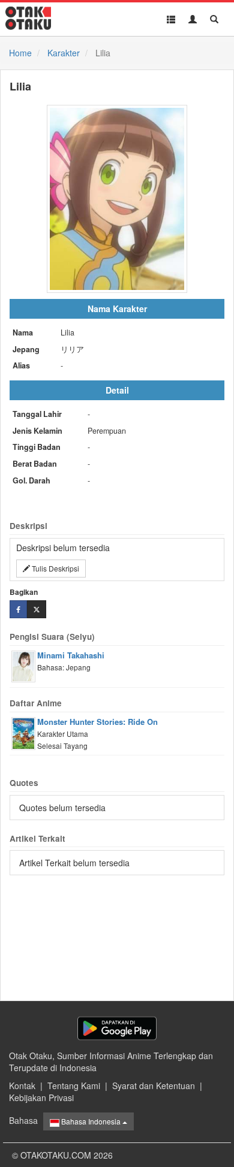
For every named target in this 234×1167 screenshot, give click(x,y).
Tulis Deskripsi (54, 568)
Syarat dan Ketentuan (153, 1086)
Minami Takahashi (70, 655)
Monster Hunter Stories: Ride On (97, 721)
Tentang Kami (73, 1086)
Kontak (22, 1086)
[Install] (117, 1028)
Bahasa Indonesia (90, 1121)
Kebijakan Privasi (41, 1097)
